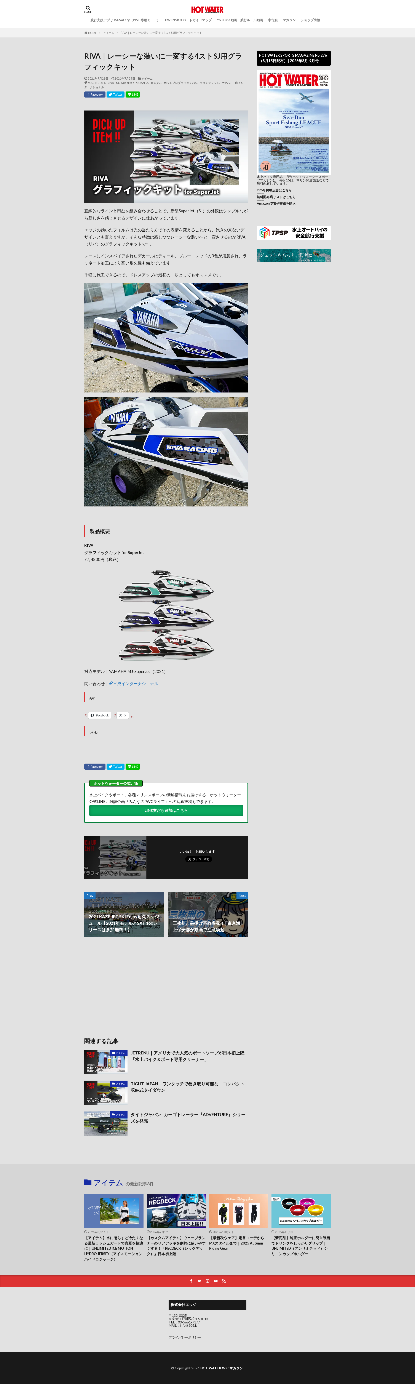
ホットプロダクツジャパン (181, 82)
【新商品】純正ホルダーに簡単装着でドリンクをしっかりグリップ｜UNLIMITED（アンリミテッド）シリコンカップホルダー (300, 1246)
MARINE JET (96, 82)
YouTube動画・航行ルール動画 (240, 20)
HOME (92, 32)
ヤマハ (226, 82)
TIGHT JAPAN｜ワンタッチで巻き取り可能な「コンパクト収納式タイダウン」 (187, 1087)
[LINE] (133, 94)
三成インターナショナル (135, 683)
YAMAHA (142, 82)
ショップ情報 (310, 20)
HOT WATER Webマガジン (221, 1368)
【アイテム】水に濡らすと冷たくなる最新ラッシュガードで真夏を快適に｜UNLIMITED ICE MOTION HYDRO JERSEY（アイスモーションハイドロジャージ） (113, 1248)
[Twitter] (115, 94)
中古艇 (273, 20)
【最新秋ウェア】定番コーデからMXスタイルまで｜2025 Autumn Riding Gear (236, 1243)
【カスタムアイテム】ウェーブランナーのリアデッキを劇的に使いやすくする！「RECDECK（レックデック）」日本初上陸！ (176, 1246)
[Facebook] (94, 94)
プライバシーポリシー (185, 1337)
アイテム (108, 32)
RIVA (110, 82)
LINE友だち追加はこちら (166, 810)
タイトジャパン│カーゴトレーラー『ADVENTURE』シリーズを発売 (188, 1117)
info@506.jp (189, 1325)
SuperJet (127, 82)
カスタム (156, 82)
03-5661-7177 (189, 1322)
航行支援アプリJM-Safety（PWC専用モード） (125, 20)
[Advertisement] (124, 984)
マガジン (289, 20)
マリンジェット (209, 82)
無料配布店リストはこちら (276, 197)
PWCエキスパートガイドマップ (188, 20)
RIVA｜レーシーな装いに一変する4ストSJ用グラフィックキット (161, 32)
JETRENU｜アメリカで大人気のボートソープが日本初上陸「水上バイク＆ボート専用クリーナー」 (187, 1056)
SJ (117, 82)
